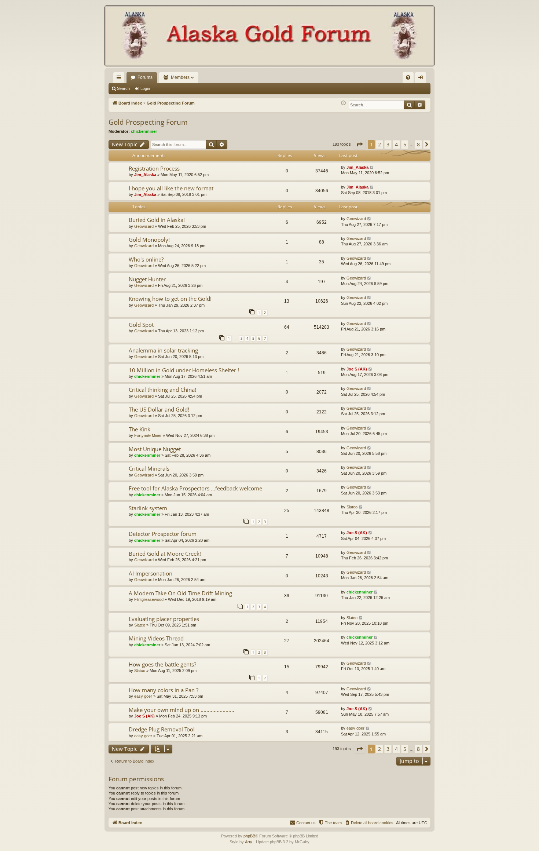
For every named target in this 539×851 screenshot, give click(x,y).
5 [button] (404, 144)
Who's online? (146, 259)
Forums (145, 77)
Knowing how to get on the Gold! (170, 298)
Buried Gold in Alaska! (157, 219)
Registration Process (154, 168)
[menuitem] (408, 77)
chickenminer (144, 131)
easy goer (143, 696)
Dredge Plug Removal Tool (162, 729)
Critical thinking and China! (162, 389)
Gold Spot (141, 324)
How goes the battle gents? (162, 664)
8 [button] (418, 144)
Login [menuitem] (422, 79)
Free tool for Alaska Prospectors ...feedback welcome (195, 488)
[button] (359, 144)
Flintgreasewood (149, 599)
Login (145, 88)
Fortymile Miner (148, 435)
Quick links (120, 79)
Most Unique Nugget (155, 449)
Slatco (352, 507)
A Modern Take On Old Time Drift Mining (180, 593)
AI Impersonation (150, 573)
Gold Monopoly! (149, 239)
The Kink (139, 429)
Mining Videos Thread (156, 638)
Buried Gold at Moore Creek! (165, 553)
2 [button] (379, 144)
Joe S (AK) (356, 369)
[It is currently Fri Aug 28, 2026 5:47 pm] (343, 103)
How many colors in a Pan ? (163, 690)
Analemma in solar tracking (163, 350)
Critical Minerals (149, 468)
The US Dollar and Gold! (159, 409)
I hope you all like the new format (171, 188)
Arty (248, 842)
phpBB (249, 836)
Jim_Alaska (145, 174)
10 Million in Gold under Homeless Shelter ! (184, 370)
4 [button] (396, 144)
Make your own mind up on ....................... (181, 709)
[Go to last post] (372, 167)
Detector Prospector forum (163, 533)
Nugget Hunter (147, 279)
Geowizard (144, 226)
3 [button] (387, 144)
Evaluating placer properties (164, 618)
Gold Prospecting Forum (148, 122)
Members (180, 77)
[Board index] (269, 37)
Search (123, 88)
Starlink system (148, 508)
